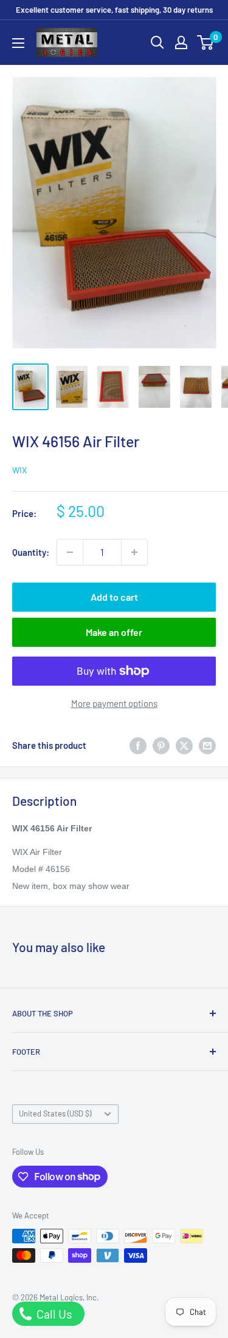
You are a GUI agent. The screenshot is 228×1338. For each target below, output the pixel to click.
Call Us (53, 1313)
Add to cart (114, 597)
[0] (205, 42)
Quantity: (30, 552)
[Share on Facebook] (138, 745)
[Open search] (157, 42)
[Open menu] (18, 43)
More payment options (114, 703)
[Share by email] (207, 745)
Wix (19, 470)
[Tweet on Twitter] (184, 745)
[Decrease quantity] (70, 552)
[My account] (181, 42)
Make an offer (114, 632)
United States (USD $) (55, 1113)
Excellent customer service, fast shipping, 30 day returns (114, 10)
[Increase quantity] (134, 552)
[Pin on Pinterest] (161, 745)
